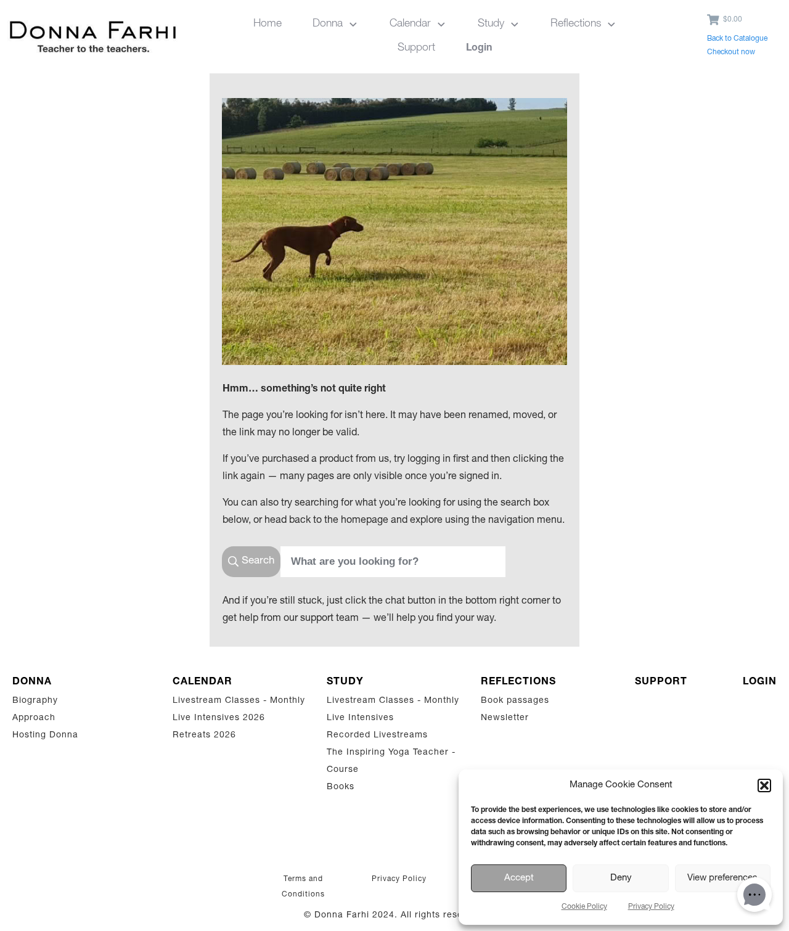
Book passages (515, 701)
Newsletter (505, 718)
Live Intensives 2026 (219, 718)
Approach (33, 718)
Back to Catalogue (737, 39)
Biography (35, 701)
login (760, 682)
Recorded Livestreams (379, 735)
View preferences (722, 878)
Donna (32, 682)
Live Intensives (360, 718)
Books (340, 787)
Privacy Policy (651, 907)
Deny (621, 878)
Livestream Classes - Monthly (239, 701)
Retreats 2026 (204, 735)
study (345, 682)
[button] (764, 785)
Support (661, 682)
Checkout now (731, 52)
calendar (202, 682)
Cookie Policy (584, 907)
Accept (519, 878)
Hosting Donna (45, 735)
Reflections (518, 682)
